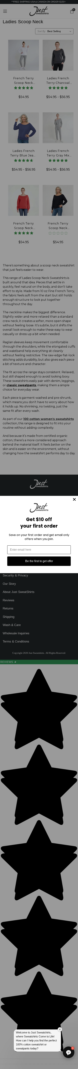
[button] (68, 1052)
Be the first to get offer (39, 561)
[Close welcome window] (60, 1029)
